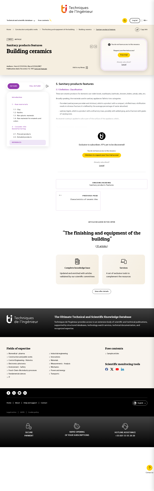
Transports (55, 374)
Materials (54, 360)
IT (9, 377)
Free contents (43, 20)
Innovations (55, 357)
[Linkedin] (122, 369)
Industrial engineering (59, 354)
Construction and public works (20, 357)
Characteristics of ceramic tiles (84, 198)
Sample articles (113, 354)
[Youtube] (117, 369)
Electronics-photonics (17, 364)
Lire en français (41, 69)
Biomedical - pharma (17, 354)
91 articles (101, 246)
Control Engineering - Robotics (21, 360)
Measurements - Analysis (60, 364)
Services (124, 268)
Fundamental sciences (17, 374)
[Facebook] (106, 369)
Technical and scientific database (19, 20)
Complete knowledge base (77, 268)
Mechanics (55, 367)
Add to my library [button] (79, 67)
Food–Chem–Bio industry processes (23, 370)
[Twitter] (111, 369)
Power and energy (58, 370)
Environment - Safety (17, 367)
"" (102, 236)
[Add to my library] (87, 67)
